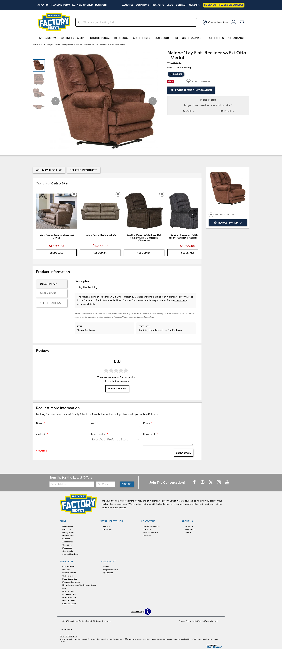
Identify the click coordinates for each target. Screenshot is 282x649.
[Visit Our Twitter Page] (211, 482)
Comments (150, 434)
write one (124, 381)
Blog (170, 5)
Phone (147, 423)
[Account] (233, 22)
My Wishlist (108, 573)
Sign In (106, 566)
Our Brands (67, 551)
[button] (215, 22)
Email (93, 423)
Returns (106, 526)
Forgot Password (110, 570)
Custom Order (68, 576)
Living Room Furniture (72, 44)
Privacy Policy (185, 621)
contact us (180, 300)
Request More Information (193, 90)
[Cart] (241, 22)
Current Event (68, 566)
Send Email (183, 452)
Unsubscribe (68, 591)
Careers (187, 532)
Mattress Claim (69, 594)
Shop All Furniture (70, 554)
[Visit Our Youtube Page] (227, 482)
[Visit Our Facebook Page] (195, 482)
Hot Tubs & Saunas (187, 38)
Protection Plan (69, 573)
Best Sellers (215, 38)
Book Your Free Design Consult (223, 5)
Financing (157, 5)
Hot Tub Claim (68, 600)
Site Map (197, 621)
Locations (142, 5)
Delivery (66, 570)
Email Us (229, 111)
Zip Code (42, 434)
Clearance (236, 38)
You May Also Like (49, 170)
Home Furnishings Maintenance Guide (79, 585)
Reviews (147, 535)
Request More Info (230, 222)
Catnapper (176, 62)
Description (48, 283)
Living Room (47, 38)
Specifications (50, 303)
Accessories (67, 542)
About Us (127, 5)
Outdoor (162, 38)
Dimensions (48, 293)
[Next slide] (192, 214)
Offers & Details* (210, 621)
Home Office (68, 535)
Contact (181, 5)
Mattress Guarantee (71, 582)
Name (40, 423)
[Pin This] (170, 82)
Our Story (188, 526)
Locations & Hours (151, 526)
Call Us (177, 74)
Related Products (83, 170)
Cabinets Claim (69, 604)
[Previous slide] (42, 214)
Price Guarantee (69, 579)
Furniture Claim (69, 597)
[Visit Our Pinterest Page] (203, 482)
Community (189, 529)
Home (35, 44)
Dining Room (100, 38)
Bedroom (121, 38)
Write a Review (117, 388)
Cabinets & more (73, 38)
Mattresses (141, 38)
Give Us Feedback (151, 532)
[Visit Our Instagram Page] (219, 482)
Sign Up (126, 484)
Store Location (99, 434)
